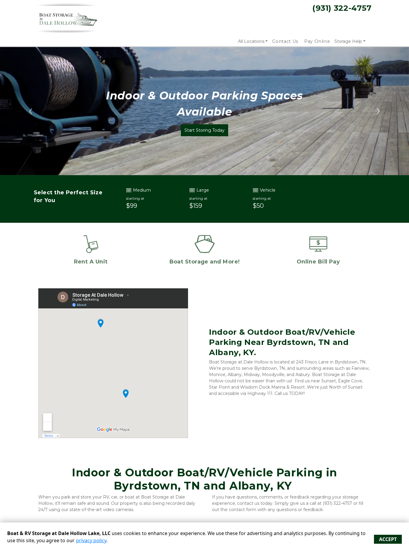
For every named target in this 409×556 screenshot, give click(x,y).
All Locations (251, 41)
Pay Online (317, 41)
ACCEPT (388, 539)
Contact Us (285, 41)
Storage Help (348, 41)
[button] (30, 111)
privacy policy (91, 540)
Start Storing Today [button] (204, 130)
